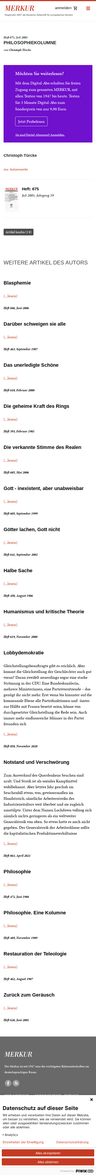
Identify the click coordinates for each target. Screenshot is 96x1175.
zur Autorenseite (16, 169)
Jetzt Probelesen (31, 121)
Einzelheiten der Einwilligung (23, 1142)
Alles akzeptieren (48, 1153)
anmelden (63, 8)
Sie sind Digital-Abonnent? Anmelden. (40, 135)
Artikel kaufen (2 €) (18, 232)
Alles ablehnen (48, 1162)
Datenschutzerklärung (72, 1142)
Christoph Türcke (20, 50)
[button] (88, 9)
